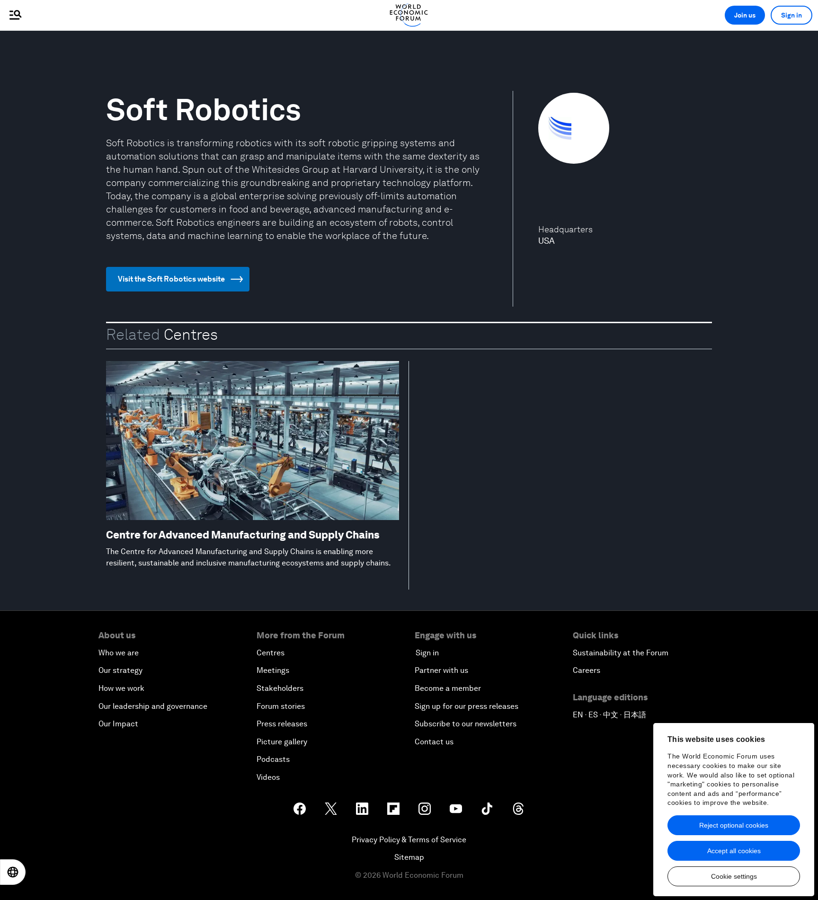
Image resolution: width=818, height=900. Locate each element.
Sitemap (409, 857)
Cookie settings (734, 876)
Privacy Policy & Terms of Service (409, 839)
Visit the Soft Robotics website (171, 278)
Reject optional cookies (733, 825)
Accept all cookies (734, 851)
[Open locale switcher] (12, 872)
